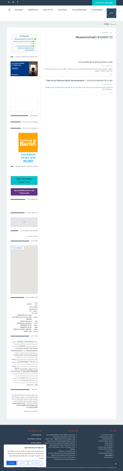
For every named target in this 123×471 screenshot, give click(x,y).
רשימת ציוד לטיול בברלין (19, 382)
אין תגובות (103, 65)
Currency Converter (32, 236)
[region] (25, 456)
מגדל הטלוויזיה (18, 371)
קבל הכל (11, 463)
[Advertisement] (78, 109)
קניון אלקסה (35, 380)
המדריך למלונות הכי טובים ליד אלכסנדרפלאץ (62, 445)
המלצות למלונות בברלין (32, 366)
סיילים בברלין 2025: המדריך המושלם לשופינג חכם (61, 435)
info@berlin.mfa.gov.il (24, 323)
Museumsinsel (32, 351)
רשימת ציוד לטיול (17, 380)
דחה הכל (22, 463)
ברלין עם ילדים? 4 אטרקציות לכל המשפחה (63, 455)
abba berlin (14, 342)
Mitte (24, 351)
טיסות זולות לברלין (107, 439)
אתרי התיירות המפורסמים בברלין (30, 364)
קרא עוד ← (110, 74)
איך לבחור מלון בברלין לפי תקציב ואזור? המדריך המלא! (59, 443)
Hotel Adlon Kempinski (25, 344)
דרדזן (15, 364)
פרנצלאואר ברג (16, 378)
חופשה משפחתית (26, 369)
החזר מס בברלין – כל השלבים (66, 451)
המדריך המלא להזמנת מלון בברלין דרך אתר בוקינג (61, 441)
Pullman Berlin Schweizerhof (26, 353)
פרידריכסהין (30, 378)
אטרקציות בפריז (36, 435)
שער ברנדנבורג (32, 385)
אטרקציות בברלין (41, 467)
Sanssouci (35, 353)
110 (30, 307)
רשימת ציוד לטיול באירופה (32, 382)
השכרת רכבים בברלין (21, 366)
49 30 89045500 (26, 325)
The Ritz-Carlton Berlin (29, 357)
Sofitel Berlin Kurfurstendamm (25, 355)
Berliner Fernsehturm (26, 342)
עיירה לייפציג (29, 376)
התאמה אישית (35, 463)
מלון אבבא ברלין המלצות (20, 373)
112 (30, 309)
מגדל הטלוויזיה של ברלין (32, 373)
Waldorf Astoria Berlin (32, 359)
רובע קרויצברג (26, 380)
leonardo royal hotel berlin (32, 346)
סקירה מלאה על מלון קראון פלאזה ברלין (95, 62)
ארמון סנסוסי (15, 362)
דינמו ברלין (19, 364)
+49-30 (29, 304)
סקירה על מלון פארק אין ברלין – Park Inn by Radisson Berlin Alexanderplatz (79, 80)
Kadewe (22, 346)
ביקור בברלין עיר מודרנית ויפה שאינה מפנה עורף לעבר (60, 457)
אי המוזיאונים (25, 361)
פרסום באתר (108, 455)
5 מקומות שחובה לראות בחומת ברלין (64, 459)
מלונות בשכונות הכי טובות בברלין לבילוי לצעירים (61, 453)
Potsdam (17, 353)
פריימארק (23, 378)
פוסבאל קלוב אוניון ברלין (20, 376)
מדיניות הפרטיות (10, 467)
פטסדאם (36, 378)
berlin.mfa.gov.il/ (26, 321)
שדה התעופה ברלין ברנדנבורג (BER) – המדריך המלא (60, 439)
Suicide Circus (20, 357)
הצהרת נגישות (108, 457)
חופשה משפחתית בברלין (105, 441)
